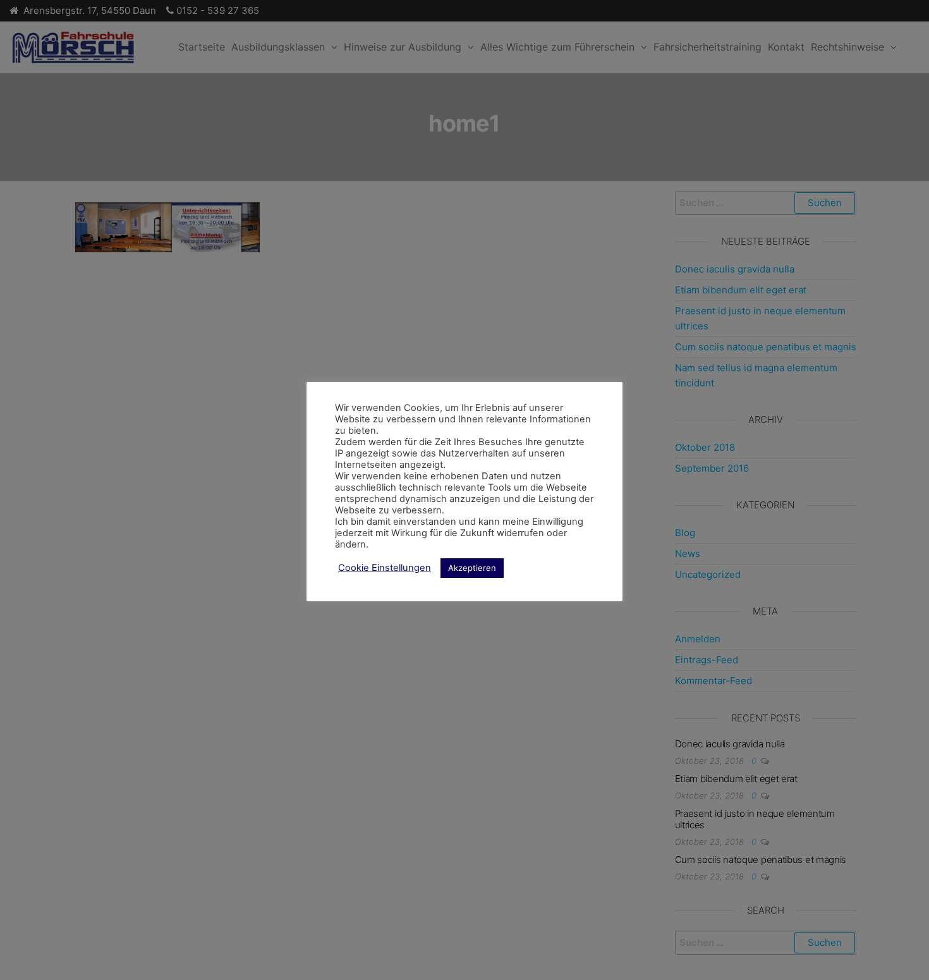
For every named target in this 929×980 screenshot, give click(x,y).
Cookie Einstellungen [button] (384, 567)
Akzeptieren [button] (472, 568)
